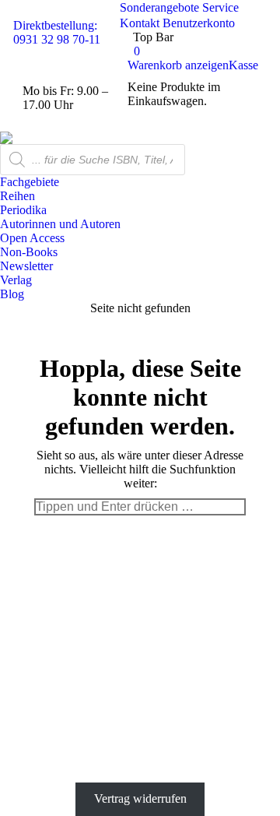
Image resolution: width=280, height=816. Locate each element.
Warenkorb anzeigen (178, 65)
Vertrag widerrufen (140, 798)
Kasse (243, 65)
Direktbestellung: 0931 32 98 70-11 (56, 32)
